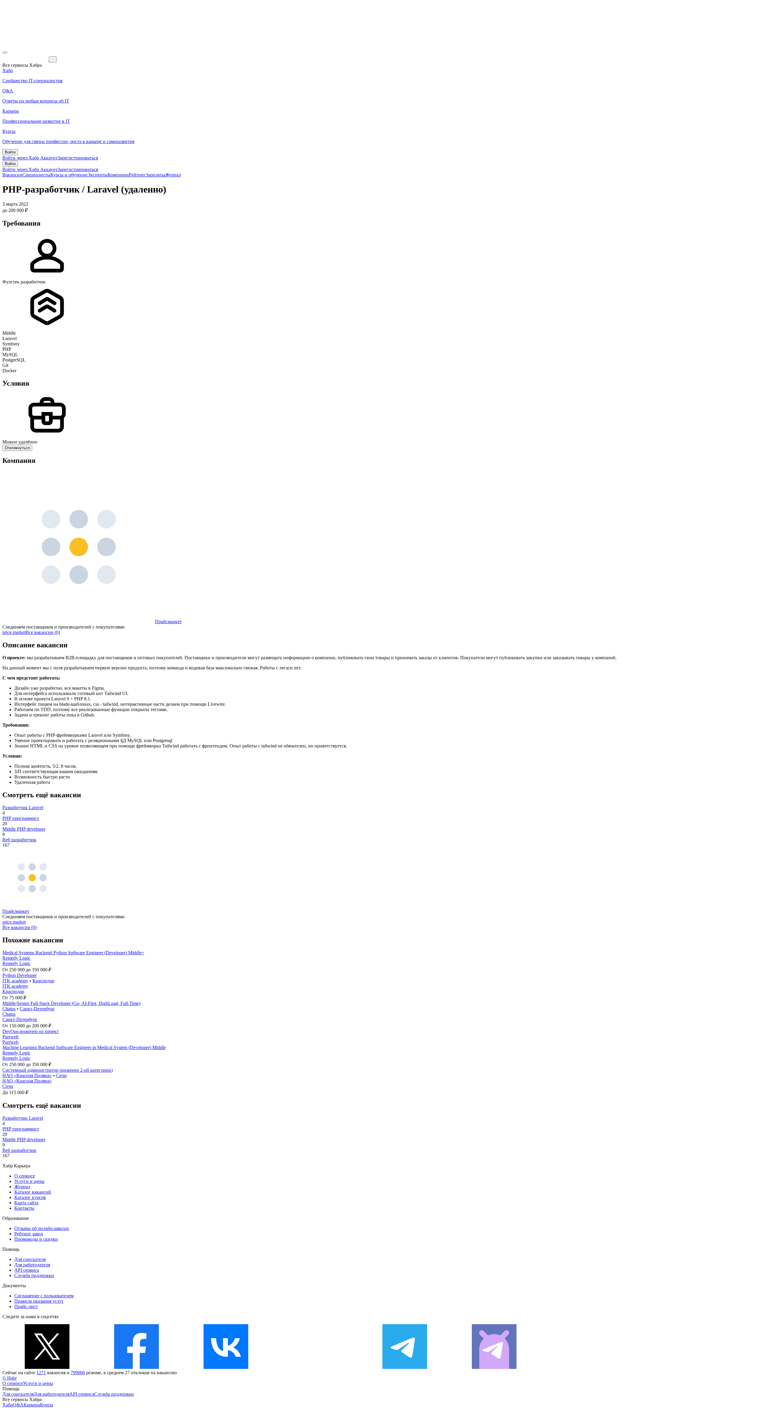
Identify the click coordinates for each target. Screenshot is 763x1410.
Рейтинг (137, 174)
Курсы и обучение (68, 174)
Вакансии (12, 174)
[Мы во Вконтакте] (226, 1367)
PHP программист (20, 818)
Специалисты (36, 174)
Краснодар (43, 980)
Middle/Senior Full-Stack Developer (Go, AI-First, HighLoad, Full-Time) (71, 1003)
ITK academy (15, 980)
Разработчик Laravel (22, 807)
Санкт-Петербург (37, 1008)
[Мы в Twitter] (47, 1367)
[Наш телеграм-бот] (494, 1367)
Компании (118, 174)
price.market (14, 632)
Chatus (8, 1008)
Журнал (173, 174)
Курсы (46, 1404)
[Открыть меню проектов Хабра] (4, 52)
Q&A (18, 1404)
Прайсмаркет (168, 621)
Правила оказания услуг (39, 1301)
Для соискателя (30, 1259)
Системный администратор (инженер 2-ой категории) (57, 1070)
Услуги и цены (29, 1181)
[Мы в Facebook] (136, 1367)
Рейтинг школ (28, 1233)
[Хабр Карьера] (25, 59)
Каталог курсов (30, 1197)
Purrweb (10, 1036)
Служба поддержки (34, 1275)
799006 (78, 1372)
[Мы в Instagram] (315, 1367)
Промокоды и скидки (36, 1239)
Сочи (61, 1075)
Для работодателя (32, 1264)
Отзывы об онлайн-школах (41, 1228)
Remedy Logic (16, 958)
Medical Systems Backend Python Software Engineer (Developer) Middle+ (73, 952)
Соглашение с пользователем (44, 1295)
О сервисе (24, 1175)
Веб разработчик (19, 839)
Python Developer (19, 975)
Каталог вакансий (32, 1192)
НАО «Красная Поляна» (27, 1075)
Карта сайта (26, 1202)
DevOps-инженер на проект (30, 1031)
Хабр (7, 1404)
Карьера (32, 1404)
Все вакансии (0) (43, 632)
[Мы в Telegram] (404, 1367)
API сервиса (26, 1270)
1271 (41, 1372)
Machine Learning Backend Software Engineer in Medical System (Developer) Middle (84, 1047)
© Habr (9, 1377)
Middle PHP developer (23, 829)
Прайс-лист (26, 1306)
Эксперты (97, 174)
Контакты (24, 1208)
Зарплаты (155, 174)
